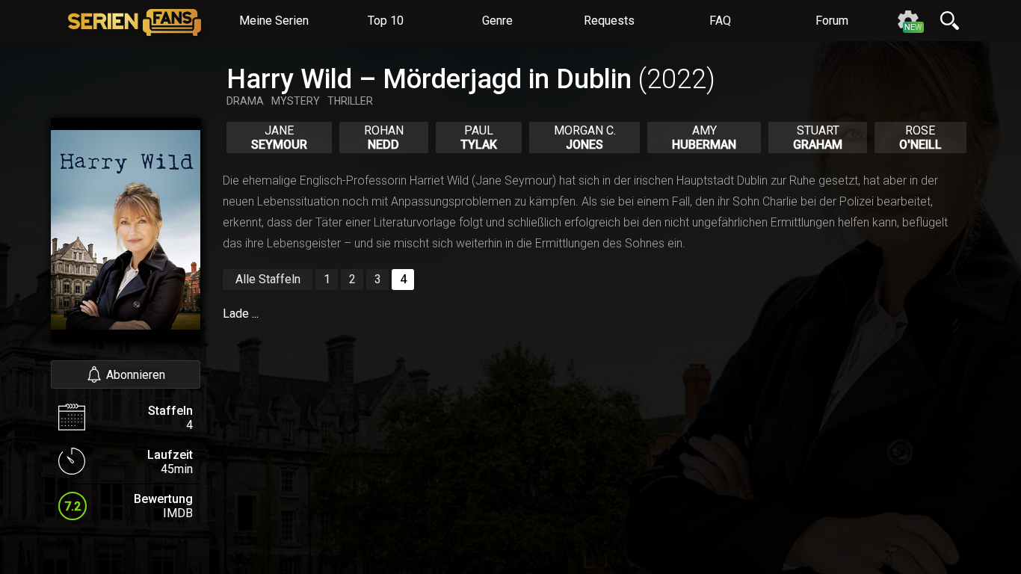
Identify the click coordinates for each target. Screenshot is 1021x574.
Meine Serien (274, 20)
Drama (245, 101)
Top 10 (386, 20)
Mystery (295, 101)
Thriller (350, 101)
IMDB (178, 513)
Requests (609, 20)
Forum (831, 20)
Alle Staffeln (267, 279)
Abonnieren (135, 375)
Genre (497, 20)
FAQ (720, 20)
